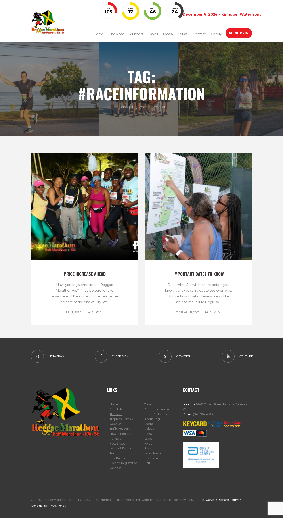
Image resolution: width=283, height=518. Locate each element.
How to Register (121, 433)
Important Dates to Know (198, 274)
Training (115, 453)
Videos (149, 428)
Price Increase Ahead (85, 274)
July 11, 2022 (73, 312)
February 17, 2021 (187, 312)
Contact (115, 468)
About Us (116, 409)
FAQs (148, 443)
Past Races (117, 458)
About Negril (152, 419)
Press (148, 433)
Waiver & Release (121, 448)
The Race (116, 414)
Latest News (152, 453)
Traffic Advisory (120, 428)
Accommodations (156, 409)
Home (122, 107)
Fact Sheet (117, 443)
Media (148, 424)
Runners (115, 438)
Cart (147, 463)
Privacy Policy (57, 505)
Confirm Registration (123, 463)
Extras (148, 438)
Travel (148, 404)
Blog (147, 448)
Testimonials (152, 458)
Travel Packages (155, 414)
